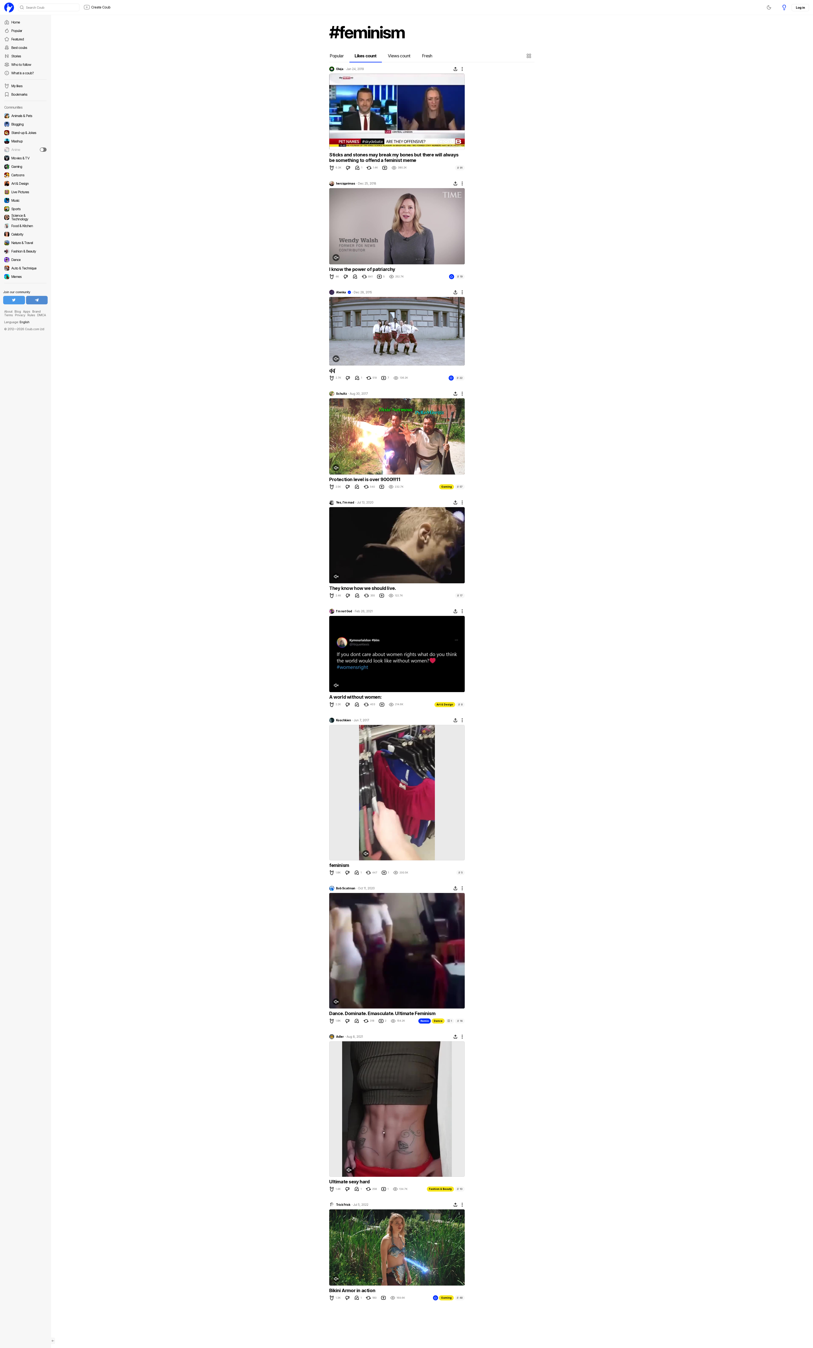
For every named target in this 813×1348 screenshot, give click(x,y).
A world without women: (355, 697)
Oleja (339, 69)
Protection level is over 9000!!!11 (364, 479)
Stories (16, 56)
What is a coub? (22, 73)
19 (460, 276)
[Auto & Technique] (25, 268)
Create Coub (101, 7)
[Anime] (25, 149)
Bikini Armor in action (352, 1290)
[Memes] (25, 276)
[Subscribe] (43, 150)
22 (460, 378)
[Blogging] (25, 124)
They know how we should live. (362, 588)
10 (460, 1189)
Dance (438, 1020)
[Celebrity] (25, 234)
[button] (529, 55)
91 (460, 168)
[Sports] (25, 209)
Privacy (20, 315)
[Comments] (357, 167)
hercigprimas (345, 183)
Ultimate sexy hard (349, 1181)
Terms (8, 315)
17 (460, 595)
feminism (339, 865)
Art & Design (445, 704)
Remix (424, 1020)
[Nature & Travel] (25, 243)
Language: (16, 322)
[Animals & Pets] (25, 116)
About (8, 311)
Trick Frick (343, 1204)
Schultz (341, 393)
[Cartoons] (25, 175)
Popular (16, 31)
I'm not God (344, 611)
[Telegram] (37, 300)
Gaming (446, 486)
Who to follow (21, 64)
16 (460, 1021)
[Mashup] (25, 141)
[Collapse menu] (53, 1341)
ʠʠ (332, 370)
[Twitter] (14, 300)
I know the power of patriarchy (362, 269)
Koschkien (343, 720)
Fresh (427, 55)
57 (460, 486)
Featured (17, 39)
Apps (26, 311)
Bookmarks (19, 94)
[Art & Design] (25, 183)
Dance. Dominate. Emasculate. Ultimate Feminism (382, 1013)
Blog (18, 311)
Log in (800, 8)
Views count (399, 55)
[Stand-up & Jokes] (25, 132)
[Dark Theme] (769, 7)
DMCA (41, 315)
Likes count (365, 55)
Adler (340, 1036)
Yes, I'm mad (345, 502)
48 (460, 1298)
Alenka (341, 292)
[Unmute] (336, 257)
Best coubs (19, 48)
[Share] (455, 69)
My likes (16, 86)
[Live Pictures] (25, 192)
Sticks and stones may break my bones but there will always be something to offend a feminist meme (394, 157)
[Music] (25, 200)
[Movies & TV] (25, 158)
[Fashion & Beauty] (25, 251)
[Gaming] (25, 166)
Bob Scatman (345, 888)
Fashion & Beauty (440, 1189)
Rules (31, 315)
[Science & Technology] (25, 217)
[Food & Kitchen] (25, 226)
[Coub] (9, 7)
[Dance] (25, 259)
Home (15, 22)
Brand (36, 311)
